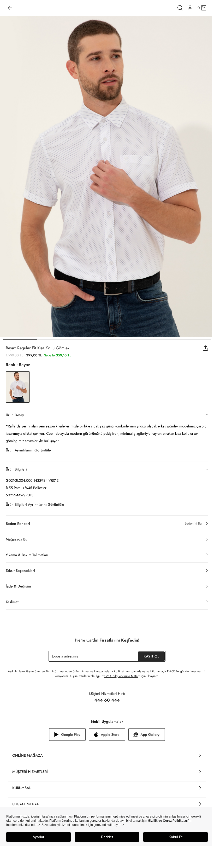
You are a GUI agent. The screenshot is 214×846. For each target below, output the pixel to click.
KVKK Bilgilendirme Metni (121, 676)
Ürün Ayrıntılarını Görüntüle (28, 450)
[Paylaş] (205, 348)
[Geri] (10, 8)
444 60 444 (107, 700)
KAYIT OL (151, 656)
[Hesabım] (190, 7)
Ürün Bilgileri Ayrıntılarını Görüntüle (35, 504)
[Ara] (180, 7)
